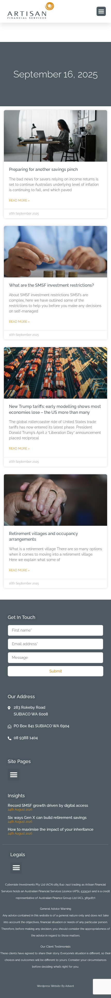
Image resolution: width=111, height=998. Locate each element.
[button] (101, 11)
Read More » (19, 200)
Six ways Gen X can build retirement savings (47, 817)
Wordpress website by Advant (55, 986)
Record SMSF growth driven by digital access (48, 805)
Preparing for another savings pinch (43, 169)
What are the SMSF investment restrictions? (51, 285)
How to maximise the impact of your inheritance (50, 829)
